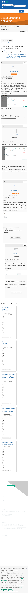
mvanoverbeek (14, 71)
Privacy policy (5, 546)
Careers (3, 539)
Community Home (5, 26)
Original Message (16, 237)
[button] (26, 568)
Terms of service (5, 548)
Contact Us (4, 541)
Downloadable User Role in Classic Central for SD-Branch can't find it (8, 410)
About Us (4, 537)
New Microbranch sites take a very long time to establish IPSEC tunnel (8, 376)
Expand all (4, 42)
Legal (3, 550)
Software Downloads (6, 564)
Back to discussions (7, 40)
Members (4, 29)
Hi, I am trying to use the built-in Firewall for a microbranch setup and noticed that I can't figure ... (16, 56)
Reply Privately (9, 78)
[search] (11, 5)
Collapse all (11, 42)
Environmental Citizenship (8, 544)
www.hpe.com (20, 527)
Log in (21, 11)
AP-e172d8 (15, 134)
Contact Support (5, 560)
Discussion (15, 26)
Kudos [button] (25, 62)
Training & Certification (7, 562)
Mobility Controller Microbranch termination (7, 309)
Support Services (6, 558)
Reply (3, 78)
